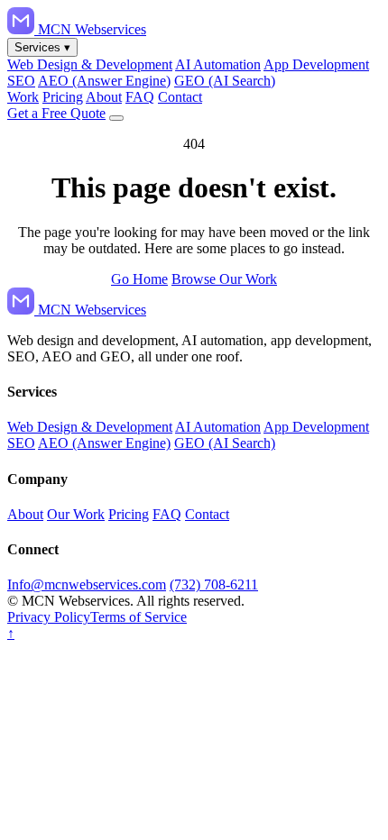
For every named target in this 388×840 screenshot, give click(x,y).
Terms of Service (138, 617)
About (104, 97)
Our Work (76, 514)
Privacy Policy (48, 617)
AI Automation (218, 64)
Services (42, 47)
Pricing (62, 97)
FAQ (139, 97)
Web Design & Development (89, 64)
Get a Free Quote (56, 113)
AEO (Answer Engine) (104, 80)
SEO (21, 80)
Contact (180, 97)
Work (23, 97)
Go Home (139, 279)
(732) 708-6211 (214, 584)
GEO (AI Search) (224, 80)
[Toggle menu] (116, 118)
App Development (316, 64)
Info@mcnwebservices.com (86, 584)
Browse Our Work (224, 279)
